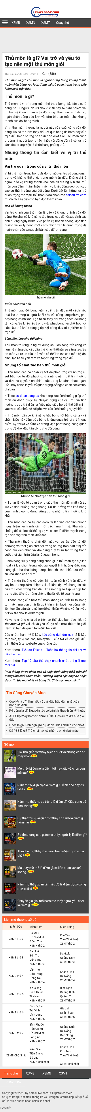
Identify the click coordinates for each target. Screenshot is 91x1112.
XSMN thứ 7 (37, 1041)
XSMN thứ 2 (37, 945)
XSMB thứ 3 (16, 957)
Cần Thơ (35, 969)
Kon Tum (65, 1051)
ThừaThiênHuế (69, 939)
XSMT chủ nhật (69, 1063)
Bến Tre (34, 955)
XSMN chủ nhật (39, 1061)
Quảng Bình (67, 992)
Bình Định (66, 988)
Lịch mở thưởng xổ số (20, 920)
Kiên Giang (36, 1049)
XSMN (30, 23)
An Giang (35, 988)
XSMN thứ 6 (37, 1018)
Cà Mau (34, 933)
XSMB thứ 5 (16, 994)
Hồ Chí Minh (37, 937)
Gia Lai (64, 1008)
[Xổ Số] (45, 16)
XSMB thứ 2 (16, 939)
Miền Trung (67, 926)
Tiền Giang (36, 1053)
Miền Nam (36, 926)
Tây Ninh (35, 996)
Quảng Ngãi (67, 1026)
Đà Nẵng (65, 976)
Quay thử (62, 23)
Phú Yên (65, 935)
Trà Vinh (35, 1010)
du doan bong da (27, 396)
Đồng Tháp (37, 941)
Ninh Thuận (67, 1012)
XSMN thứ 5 (37, 1000)
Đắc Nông (66, 1035)
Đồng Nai (35, 978)
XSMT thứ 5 (67, 1000)
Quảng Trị (66, 996)
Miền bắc (16, 926)
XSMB (15, 23)
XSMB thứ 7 (16, 1033)
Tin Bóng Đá (12, 1082)
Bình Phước (37, 1024)
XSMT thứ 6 (67, 1016)
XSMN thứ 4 (37, 982)
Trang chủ (11, 1073)
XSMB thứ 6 (16, 1012)
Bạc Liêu (35, 951)
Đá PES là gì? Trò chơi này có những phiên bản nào (44, 730)
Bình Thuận (37, 992)
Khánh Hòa (67, 971)
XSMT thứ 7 (67, 1039)
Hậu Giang (36, 1028)
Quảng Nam (67, 957)
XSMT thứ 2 (67, 943)
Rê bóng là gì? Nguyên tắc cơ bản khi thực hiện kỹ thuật (47, 710)
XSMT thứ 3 (67, 962)
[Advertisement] (45, 39)
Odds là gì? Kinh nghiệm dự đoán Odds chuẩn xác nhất (46, 725)
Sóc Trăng (36, 973)
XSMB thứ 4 (16, 975)
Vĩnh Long (36, 1014)
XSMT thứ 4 (67, 980)
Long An (35, 1037)
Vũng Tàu (35, 959)
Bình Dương (37, 1006)
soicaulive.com (76, 195)
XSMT (45, 23)
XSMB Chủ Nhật (16, 1055)
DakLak (65, 953)
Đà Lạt (34, 1057)
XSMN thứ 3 (37, 964)
